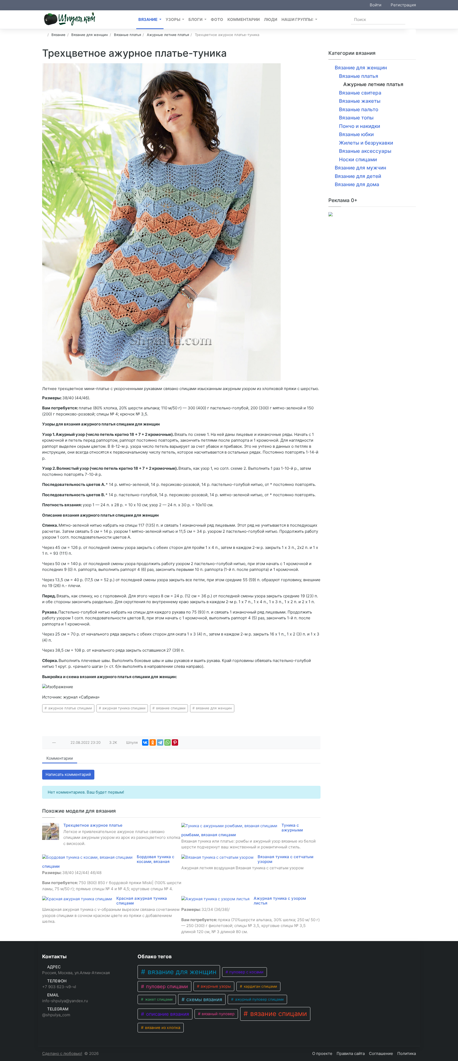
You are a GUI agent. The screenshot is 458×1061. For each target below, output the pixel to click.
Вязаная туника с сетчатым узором (285, 859)
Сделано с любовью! (62, 1053)
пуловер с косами (245, 972)
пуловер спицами (166, 986)
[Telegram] (160, 742)
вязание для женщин (213, 708)
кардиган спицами (260, 986)
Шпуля (132, 742)
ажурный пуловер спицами (259, 999)
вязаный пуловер (218, 1013)
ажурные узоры (215, 986)
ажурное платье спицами (69, 708)
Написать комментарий (68, 774)
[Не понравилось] (60, 742)
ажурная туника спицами (123, 708)
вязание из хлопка (162, 1027)
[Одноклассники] (152, 742)
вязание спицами (170, 708)
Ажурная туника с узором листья (280, 901)
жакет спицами (158, 999)
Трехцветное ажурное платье (92, 825)
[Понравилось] (48, 742)
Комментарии (59, 758)
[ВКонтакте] (145, 742)
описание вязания (167, 1014)
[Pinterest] (175, 742)
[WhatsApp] (167, 742)
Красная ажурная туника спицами (141, 901)
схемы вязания (203, 999)
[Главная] (44, 35)
